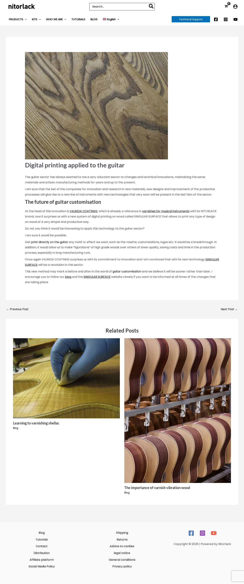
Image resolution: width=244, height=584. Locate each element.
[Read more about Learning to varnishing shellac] (66, 378)
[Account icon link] (235, 6)
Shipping (122, 533)
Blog (15, 428)
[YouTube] (235, 19)
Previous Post (17, 309)
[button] (25, 19)
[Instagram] (225, 19)
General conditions (122, 560)
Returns (122, 539)
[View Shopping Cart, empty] (226, 6)
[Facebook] (216, 19)
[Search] (151, 6)
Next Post (229, 309)
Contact (42, 546)
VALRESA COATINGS (83, 211)
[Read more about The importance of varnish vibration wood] (177, 410)
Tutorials (42, 539)
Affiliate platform (42, 560)
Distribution (42, 553)
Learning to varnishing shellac (36, 423)
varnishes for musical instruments (166, 211)
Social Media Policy (42, 566)
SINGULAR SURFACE (97, 277)
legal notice (122, 553)
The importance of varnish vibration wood (157, 487)
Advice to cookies (122, 546)
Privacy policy (122, 566)
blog (68, 277)
